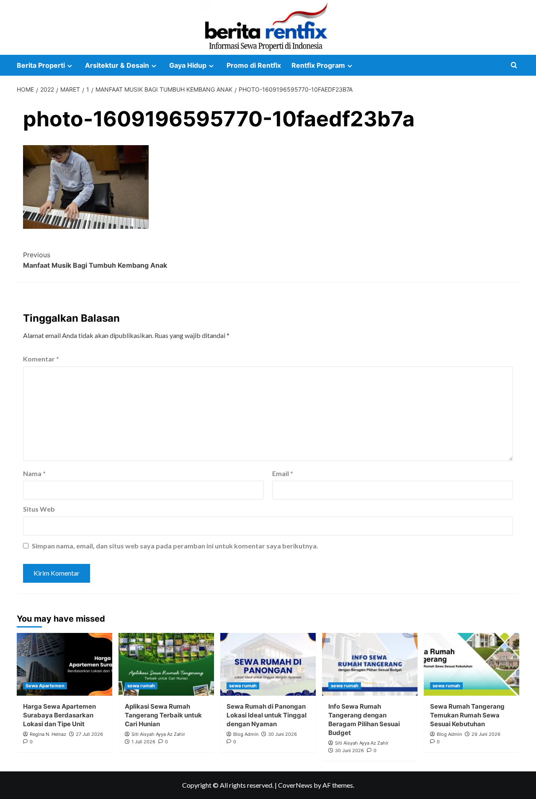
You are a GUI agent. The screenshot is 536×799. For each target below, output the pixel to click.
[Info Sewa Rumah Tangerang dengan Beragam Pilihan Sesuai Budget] (369, 664)
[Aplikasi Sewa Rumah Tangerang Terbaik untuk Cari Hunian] (166, 664)
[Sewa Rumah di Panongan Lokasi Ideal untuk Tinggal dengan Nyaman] (268, 664)
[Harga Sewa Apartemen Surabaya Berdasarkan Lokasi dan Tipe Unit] (64, 664)
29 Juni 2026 (486, 734)
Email (282, 473)
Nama (34, 473)
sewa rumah (141, 686)
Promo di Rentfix (254, 65)
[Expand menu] (70, 65)
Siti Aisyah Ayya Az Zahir (158, 734)
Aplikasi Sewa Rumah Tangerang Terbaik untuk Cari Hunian (163, 715)
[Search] (514, 65)
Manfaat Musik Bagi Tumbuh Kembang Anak (95, 260)
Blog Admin (245, 734)
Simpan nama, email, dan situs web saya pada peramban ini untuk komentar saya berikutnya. (175, 546)
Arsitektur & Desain (117, 65)
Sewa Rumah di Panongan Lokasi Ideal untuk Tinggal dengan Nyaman (267, 715)
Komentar (41, 359)
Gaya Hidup (187, 65)
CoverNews (295, 785)
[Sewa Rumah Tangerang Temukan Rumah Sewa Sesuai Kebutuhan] (471, 664)
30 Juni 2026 (282, 734)
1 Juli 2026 (143, 742)
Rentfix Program (318, 65)
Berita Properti (41, 65)
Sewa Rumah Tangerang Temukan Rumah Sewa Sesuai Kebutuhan (467, 715)
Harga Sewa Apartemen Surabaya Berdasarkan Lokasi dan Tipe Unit (59, 715)
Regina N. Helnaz (48, 734)
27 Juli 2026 (89, 734)
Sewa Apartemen (45, 686)
